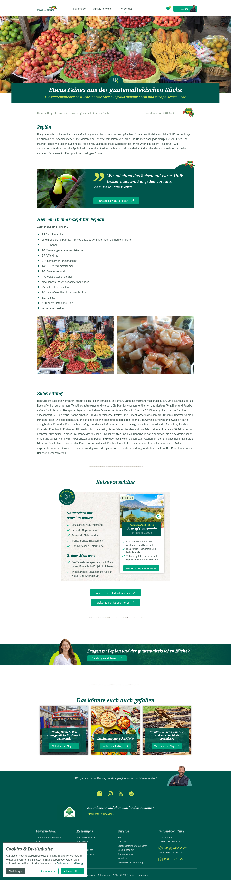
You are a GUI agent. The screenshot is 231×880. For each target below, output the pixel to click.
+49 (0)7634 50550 (175, 848)
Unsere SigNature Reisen (113, 200)
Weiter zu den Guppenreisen (113, 602)
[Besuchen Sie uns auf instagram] (110, 794)
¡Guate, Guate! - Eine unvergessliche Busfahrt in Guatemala (64, 735)
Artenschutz (125, 8)
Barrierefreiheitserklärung (130, 862)
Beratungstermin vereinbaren (132, 845)
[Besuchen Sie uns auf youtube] (121, 794)
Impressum (89, 874)
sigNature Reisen (102, 8)
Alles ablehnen (48, 871)
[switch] (158, 516)
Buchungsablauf (126, 849)
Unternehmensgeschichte (49, 837)
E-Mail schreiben (175, 859)
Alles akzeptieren (72, 871)
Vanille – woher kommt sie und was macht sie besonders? (167, 735)
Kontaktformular (126, 853)
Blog (120, 837)
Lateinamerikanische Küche (115, 738)
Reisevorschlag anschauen (139, 568)
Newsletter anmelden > (101, 813)
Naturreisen (80, 8)
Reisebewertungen (86, 837)
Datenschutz (103, 874)
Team (38, 841)
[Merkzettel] (168, 8)
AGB (115, 874)
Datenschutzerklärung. (70, 863)
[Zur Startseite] (47, 8)
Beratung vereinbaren (104, 658)
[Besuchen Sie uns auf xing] (131, 794)
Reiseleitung (83, 841)
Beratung (183, 8)
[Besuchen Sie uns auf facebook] (99, 794)
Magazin (122, 841)
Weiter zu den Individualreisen (113, 593)
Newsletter (123, 858)
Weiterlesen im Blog (61, 746)
